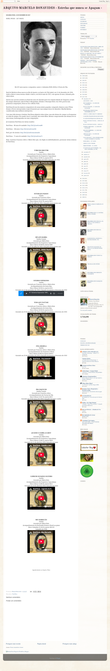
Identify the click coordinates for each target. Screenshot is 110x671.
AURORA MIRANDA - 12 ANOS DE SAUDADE (92, 127)
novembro (86, 152)
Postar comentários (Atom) (16, 647)
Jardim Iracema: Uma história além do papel (92, 391)
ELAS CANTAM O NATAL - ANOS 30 (92, 124)
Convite (84, 411)
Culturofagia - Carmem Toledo (90, 371)
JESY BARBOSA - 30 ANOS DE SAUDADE (91, 103)
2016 (83, 178)
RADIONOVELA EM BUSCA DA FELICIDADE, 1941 (94, 239)
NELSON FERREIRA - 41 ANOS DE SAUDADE (92, 130)
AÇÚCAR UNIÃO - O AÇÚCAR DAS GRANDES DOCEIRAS (90, 422)
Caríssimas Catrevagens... (88, 420)
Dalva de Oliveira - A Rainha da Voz (91, 409)
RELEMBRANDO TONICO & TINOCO (94, 256)
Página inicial (41, 644)
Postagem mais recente (13, 644)
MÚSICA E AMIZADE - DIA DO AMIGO (90, 53)
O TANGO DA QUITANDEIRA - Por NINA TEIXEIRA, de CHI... (92, 148)
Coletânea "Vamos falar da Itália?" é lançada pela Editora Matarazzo (92, 404)
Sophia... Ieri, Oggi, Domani (89, 402)
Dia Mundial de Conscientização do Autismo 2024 (92, 397)
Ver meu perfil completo (86, 310)
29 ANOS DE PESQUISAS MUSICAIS (93, 118)
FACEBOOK (83, 21)
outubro (86, 154)
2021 (83, 87)
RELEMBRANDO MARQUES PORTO (94, 281)
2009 (83, 195)
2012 (83, 188)
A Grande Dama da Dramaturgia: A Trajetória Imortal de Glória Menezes (90, 360)
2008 (83, 197)
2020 (83, 89)
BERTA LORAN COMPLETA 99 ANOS (95, 204)
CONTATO (83, 19)
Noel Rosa (14, 594)
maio (85, 166)
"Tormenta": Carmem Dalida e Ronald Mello (92, 372)
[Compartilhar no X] (37, 591)
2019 (83, 92)
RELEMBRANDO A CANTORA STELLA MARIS (95, 213)
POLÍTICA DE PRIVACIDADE (88, 343)
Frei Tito (84, 367)
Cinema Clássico (86, 358)
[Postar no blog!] (35, 591)
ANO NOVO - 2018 (88, 101)
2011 (83, 190)
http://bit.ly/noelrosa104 (28, 129)
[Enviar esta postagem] (30, 591)
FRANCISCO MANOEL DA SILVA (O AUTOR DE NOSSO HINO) (94, 248)
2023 (83, 82)
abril (85, 168)
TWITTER (82, 25)
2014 (83, 183)
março (85, 171)
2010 (83, 192)
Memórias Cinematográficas (89, 376)
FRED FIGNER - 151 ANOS (90, 145)
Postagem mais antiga (69, 644)
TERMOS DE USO (85, 345)
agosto (85, 159)
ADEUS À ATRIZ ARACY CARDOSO (92, 114)
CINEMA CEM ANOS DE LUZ (90, 352)
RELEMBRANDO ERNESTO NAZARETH (94, 273)
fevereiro (86, 173)
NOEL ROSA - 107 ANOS (89, 141)
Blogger (58, 658)
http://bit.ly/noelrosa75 (34, 136)
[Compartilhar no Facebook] (38, 591)
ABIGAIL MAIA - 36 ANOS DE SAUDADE (91, 134)
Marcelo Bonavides (94, 299)
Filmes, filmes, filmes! (87, 383)
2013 (83, 185)
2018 (83, 94)
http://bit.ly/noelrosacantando (30, 133)
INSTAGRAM (83, 23)
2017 (83, 97)
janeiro (85, 175)
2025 (83, 78)
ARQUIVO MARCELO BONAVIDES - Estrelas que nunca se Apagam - (52, 8)
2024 (83, 80)
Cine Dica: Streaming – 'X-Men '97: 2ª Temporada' (90, 353)
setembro (86, 157)
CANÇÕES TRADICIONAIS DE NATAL (93, 116)
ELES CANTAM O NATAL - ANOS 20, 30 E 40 (93, 121)
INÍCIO (82, 17)
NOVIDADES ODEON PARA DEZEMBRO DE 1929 (90, 111)
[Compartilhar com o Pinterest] (40, 591)
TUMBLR (82, 27)
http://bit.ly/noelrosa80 (34, 125)
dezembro (86, 99)
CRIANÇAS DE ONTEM (93, 264)
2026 (83, 75)
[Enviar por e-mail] (34, 591)
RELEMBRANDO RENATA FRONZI (94, 230)
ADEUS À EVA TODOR (89, 143)
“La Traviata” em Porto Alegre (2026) (90, 384)
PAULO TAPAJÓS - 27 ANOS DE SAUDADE (91, 107)
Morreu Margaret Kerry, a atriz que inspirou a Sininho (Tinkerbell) (92, 378)
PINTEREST (83, 29)
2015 (83, 180)
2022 (83, 85)
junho (85, 164)
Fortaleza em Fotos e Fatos (88, 365)
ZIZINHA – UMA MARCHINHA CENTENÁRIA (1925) (88, 61)
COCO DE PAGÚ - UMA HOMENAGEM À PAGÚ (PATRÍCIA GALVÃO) (93, 138)
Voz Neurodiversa (86, 396)
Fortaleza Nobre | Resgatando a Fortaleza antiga (90, 389)
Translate (92, 38)
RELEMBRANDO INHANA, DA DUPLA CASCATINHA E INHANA (95, 222)
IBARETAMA (85, 416)
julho (85, 161)
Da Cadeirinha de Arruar (88, 415)
